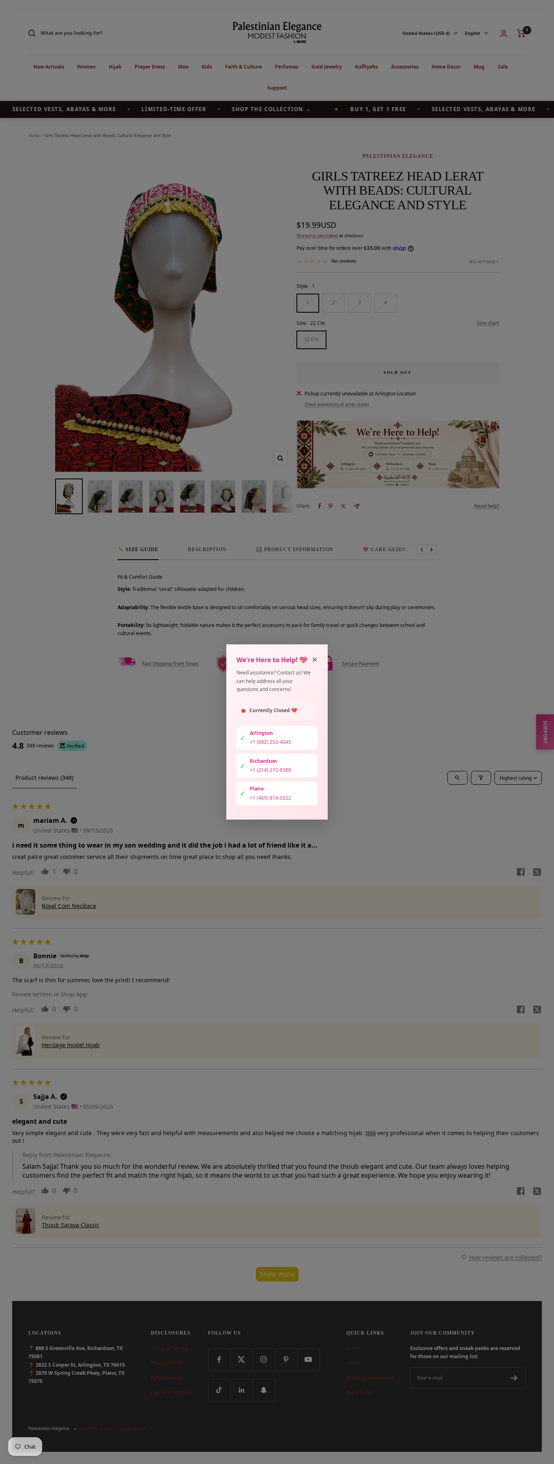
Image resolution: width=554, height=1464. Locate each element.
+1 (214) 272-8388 (270, 769)
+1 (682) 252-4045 (270, 741)
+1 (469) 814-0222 (270, 797)
